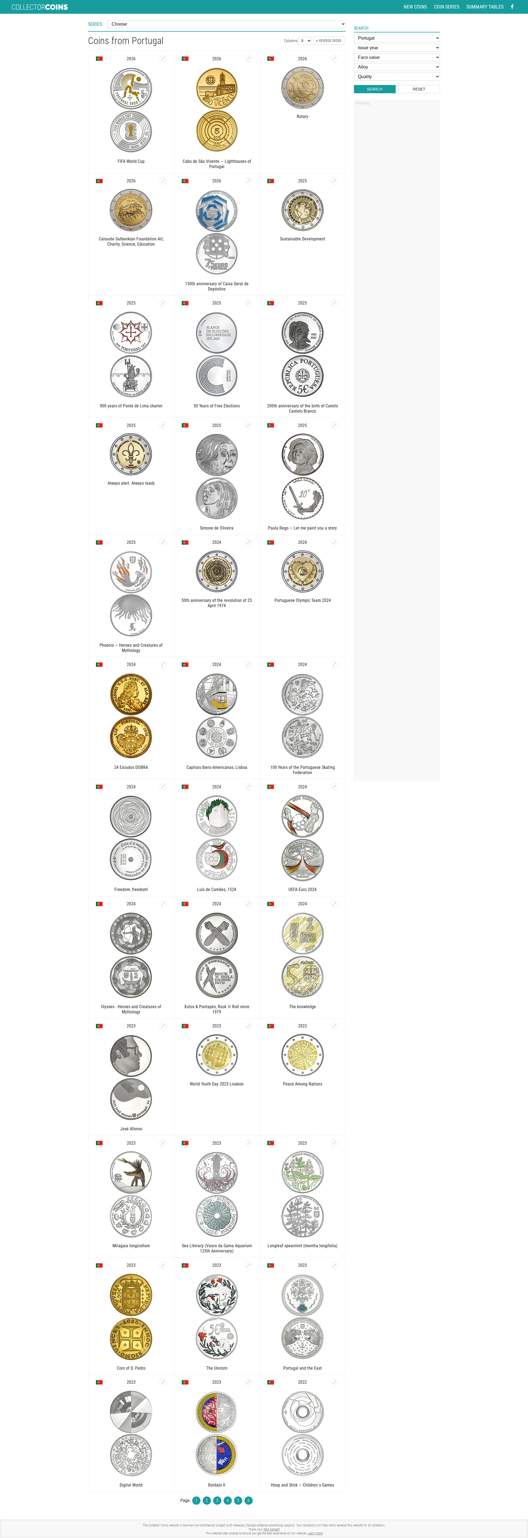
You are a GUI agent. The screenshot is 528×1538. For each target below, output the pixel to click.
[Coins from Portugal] (99, 58)
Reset (419, 89)
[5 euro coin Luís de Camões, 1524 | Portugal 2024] (248, 786)
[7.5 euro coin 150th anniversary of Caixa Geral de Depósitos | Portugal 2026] (248, 181)
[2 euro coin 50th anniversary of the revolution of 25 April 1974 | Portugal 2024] (248, 542)
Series (95, 24)
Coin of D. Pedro (131, 1368)
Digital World (131, 1485)
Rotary (302, 116)
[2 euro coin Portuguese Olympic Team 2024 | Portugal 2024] (334, 542)
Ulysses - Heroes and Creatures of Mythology (131, 1009)
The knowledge (302, 1006)
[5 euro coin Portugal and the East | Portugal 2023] (334, 1265)
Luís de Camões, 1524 (216, 889)
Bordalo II (216, 1485)
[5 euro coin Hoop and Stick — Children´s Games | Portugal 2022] (334, 1382)
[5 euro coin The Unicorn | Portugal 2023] (248, 1265)
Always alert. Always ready (131, 483)
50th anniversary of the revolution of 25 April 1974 (217, 603)
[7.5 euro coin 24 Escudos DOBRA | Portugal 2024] (163, 664)
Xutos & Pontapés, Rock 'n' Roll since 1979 (216, 1009)
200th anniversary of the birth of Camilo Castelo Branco (302, 408)
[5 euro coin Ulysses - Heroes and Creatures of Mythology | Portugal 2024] (163, 904)
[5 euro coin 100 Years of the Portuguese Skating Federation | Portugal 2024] (334, 664)
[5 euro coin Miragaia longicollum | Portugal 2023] (163, 1143)
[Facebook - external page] (512, 7)
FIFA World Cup (131, 161)
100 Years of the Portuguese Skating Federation (302, 770)
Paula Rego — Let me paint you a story (302, 528)
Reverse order (330, 41)
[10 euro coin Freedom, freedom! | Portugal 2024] (163, 786)
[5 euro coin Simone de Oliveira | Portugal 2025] (248, 425)
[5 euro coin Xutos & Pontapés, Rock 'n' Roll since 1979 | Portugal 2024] (248, 904)
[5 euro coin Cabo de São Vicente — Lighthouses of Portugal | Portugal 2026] (248, 58)
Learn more (315, 1533)
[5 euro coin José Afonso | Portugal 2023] (163, 1026)
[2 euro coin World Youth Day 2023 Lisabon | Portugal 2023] (248, 1026)
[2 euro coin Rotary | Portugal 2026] (334, 58)
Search (375, 89)
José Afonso (131, 1128)
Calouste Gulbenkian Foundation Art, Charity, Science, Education (131, 241)
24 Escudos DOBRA (131, 767)
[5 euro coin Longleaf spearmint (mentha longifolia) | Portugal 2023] (334, 1143)
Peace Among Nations (302, 1084)
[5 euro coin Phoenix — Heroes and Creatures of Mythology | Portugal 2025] (163, 542)
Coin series (446, 7)
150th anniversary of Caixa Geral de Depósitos (217, 286)
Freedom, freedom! (131, 889)
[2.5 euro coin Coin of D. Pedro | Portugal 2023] (163, 1265)
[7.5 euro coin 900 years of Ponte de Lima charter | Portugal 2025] (163, 303)
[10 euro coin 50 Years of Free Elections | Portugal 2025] (248, 303)
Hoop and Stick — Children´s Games (302, 1485)
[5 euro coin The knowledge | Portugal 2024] (334, 904)
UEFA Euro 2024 (302, 889)
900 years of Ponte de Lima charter (131, 406)
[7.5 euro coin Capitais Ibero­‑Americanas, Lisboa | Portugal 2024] (248, 664)
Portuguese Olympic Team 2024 (302, 600)
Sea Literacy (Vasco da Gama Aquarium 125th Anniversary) (217, 1248)
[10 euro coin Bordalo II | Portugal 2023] (248, 1382)
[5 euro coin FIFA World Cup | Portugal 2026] (163, 58)
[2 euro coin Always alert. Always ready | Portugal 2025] (163, 425)
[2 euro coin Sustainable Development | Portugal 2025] (334, 181)
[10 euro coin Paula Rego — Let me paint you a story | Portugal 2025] (334, 425)
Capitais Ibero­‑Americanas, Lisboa (216, 767)
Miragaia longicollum (131, 1245)
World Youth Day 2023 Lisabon (217, 1084)
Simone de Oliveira (216, 528)
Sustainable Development (302, 239)
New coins (415, 7)
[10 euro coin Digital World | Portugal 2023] (163, 1382)
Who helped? (271, 1529)
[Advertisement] (397, 190)
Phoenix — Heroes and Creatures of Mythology (131, 648)
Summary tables (485, 7)
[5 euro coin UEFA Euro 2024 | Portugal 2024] (334, 786)
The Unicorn (216, 1368)
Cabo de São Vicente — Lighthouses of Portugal (217, 164)
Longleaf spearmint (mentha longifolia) (302, 1245)
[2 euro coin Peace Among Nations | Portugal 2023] (334, 1026)
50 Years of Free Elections (217, 406)
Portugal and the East (302, 1368)
